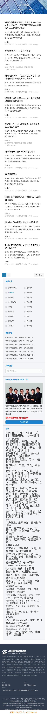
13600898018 (6, 685)
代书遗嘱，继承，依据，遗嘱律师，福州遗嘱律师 (23, 443)
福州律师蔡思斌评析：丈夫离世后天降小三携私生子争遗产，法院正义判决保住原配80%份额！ (20, 341)
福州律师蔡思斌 (25, 566)
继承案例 (18, 44)
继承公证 (29, 311)
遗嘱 (7, 626)
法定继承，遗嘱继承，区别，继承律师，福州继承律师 (23, 549)
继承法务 (20, 9)
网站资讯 (18, 143)
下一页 (38, 275)
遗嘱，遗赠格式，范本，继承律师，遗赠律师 (18, 629)
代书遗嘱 (18, 92)
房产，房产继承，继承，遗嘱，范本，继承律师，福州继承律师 (23, 531)
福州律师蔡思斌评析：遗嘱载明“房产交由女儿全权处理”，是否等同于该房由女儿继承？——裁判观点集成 (23, 25)
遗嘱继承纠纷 (23, 626)
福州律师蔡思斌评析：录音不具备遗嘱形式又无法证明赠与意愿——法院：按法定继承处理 (20, 344)
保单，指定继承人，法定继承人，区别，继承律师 (23, 507)
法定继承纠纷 (12, 545)
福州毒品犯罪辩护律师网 (12, 705)
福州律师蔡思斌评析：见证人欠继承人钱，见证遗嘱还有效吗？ (20, 351)
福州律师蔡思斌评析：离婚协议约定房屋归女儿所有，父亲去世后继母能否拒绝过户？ (20, 337)
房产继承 (29, 321)
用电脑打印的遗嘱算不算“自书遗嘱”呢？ (22, 222)
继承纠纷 (18, 586)
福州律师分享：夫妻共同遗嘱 (17, 51)
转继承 (10, 307)
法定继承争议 (12, 302)
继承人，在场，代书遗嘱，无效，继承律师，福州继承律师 (24, 582)
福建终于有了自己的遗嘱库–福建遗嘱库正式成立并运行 (22, 125)
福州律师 (28, 562)
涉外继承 (29, 326)
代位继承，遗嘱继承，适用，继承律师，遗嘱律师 (21, 501)
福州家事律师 (14, 562)
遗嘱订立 (30, 67)
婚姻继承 (11, 311)
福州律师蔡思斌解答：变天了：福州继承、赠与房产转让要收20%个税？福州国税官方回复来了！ (20, 348)
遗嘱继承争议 (12, 288)
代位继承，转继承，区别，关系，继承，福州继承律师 (23, 495)
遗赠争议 (11, 316)
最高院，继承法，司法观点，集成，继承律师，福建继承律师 (23, 539)
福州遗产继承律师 (18, 571)
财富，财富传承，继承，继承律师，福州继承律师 (23, 613)
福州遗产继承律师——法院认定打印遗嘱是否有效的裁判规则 (22, 99)
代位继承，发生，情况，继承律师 (23, 466)
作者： (33, 44)
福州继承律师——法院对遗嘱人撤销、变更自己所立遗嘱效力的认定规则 (22, 77)
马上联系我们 (24, 422)
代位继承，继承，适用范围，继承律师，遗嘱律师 (21, 489)
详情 (6, 42)
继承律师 (10, 586)
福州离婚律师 (11, 569)
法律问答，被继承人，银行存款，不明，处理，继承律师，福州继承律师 (23, 557)
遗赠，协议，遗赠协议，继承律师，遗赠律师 (23, 633)
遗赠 (28, 316)
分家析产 (11, 326)
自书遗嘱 (24, 44)
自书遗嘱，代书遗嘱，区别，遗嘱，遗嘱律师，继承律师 (23, 590)
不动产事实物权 (12, 439)
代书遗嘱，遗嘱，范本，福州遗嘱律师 (23, 460)
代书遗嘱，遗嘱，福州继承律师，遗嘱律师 (22, 455)
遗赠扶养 (11, 321)
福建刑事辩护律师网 (26, 705)
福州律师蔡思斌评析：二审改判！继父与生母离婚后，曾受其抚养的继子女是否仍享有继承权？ (20, 358)
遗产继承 (9, 617)
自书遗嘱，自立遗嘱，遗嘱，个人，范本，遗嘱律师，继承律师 (22, 602)
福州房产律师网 (23, 703)
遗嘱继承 (12, 626)
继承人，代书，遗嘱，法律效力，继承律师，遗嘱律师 (23, 576)
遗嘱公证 (29, 297)
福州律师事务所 (12, 566)
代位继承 (18, 117)
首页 (14, 9)
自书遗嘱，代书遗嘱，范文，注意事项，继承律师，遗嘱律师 (23, 596)
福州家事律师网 (14, 703)
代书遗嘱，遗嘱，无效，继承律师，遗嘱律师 (23, 449)
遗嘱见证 (11, 297)
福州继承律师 (26, 568)
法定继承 (29, 302)
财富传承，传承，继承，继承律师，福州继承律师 (23, 607)
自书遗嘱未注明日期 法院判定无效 (20, 152)
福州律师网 (28, 708)
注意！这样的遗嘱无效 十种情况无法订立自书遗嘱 (23, 198)
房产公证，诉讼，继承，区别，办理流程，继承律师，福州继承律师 (23, 514)
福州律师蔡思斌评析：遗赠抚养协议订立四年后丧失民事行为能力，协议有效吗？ (20, 355)
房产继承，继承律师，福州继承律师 (23, 524)
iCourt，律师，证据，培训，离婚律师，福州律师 (22, 434)
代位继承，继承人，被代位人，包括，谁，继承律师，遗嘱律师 (23, 482)
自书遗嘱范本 (11, 174)
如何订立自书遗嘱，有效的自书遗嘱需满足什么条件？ (22, 246)
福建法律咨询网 (37, 705)
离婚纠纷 (35, 572)
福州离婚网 (31, 703)
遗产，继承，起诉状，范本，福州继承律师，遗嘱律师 (24, 621)
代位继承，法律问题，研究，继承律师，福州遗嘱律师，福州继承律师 (23, 474)
